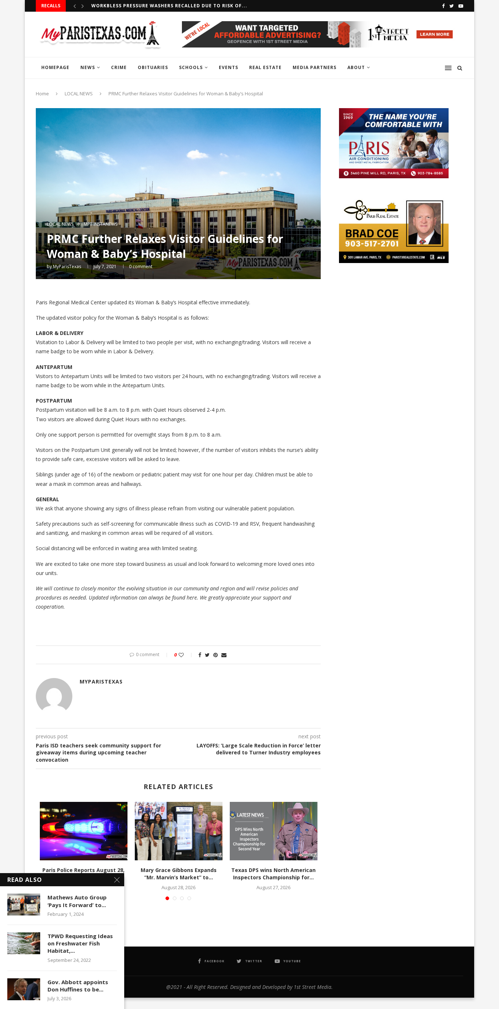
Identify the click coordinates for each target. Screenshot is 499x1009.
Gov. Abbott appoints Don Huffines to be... (77, 985)
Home (42, 93)
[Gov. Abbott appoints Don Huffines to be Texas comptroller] (23, 989)
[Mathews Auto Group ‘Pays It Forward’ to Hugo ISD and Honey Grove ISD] (23, 904)
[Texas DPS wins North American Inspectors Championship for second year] (273, 831)
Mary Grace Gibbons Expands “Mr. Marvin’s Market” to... (179, 874)
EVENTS (228, 67)
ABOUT (356, 67)
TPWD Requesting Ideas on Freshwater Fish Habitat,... (80, 943)
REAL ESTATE (265, 67)
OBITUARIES (153, 67)
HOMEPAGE (55, 67)
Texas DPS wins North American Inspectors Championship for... (273, 874)
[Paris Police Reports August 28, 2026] (83, 831)
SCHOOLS (191, 67)
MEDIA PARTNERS (314, 67)
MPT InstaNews (100, 224)
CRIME (119, 67)
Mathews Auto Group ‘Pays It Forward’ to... (77, 901)
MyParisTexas (67, 266)
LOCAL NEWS (79, 93)
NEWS (87, 67)
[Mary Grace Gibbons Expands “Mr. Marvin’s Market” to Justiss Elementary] (178, 831)
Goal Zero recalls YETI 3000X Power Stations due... (163, 6)
